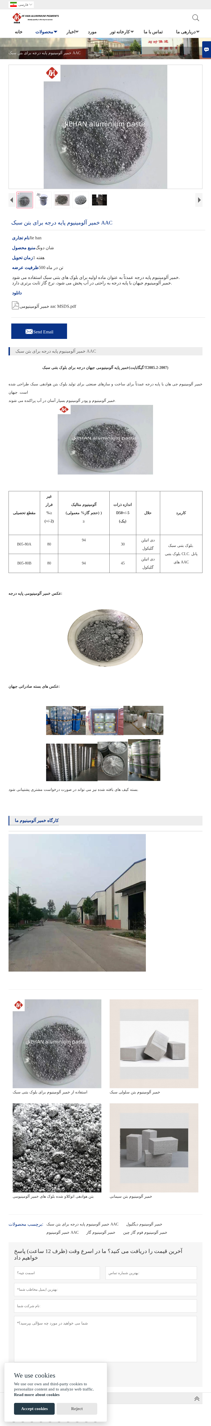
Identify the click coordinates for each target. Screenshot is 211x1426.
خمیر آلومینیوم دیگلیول (144, 1224)
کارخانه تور (120, 31)
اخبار (70, 31)
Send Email (39, 330)
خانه (19, 31)
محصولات (44, 31)
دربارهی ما (186, 31)
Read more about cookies (37, 1394)
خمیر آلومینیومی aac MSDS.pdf (43, 305)
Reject (77, 1408)
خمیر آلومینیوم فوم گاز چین (145, 1232)
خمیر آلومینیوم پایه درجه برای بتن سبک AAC (82, 1224)
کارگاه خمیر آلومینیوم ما (37, 820)
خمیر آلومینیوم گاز (100, 1232)
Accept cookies (34, 1408)
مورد (92, 31)
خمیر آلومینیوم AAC (62, 1232)
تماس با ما (153, 31)
